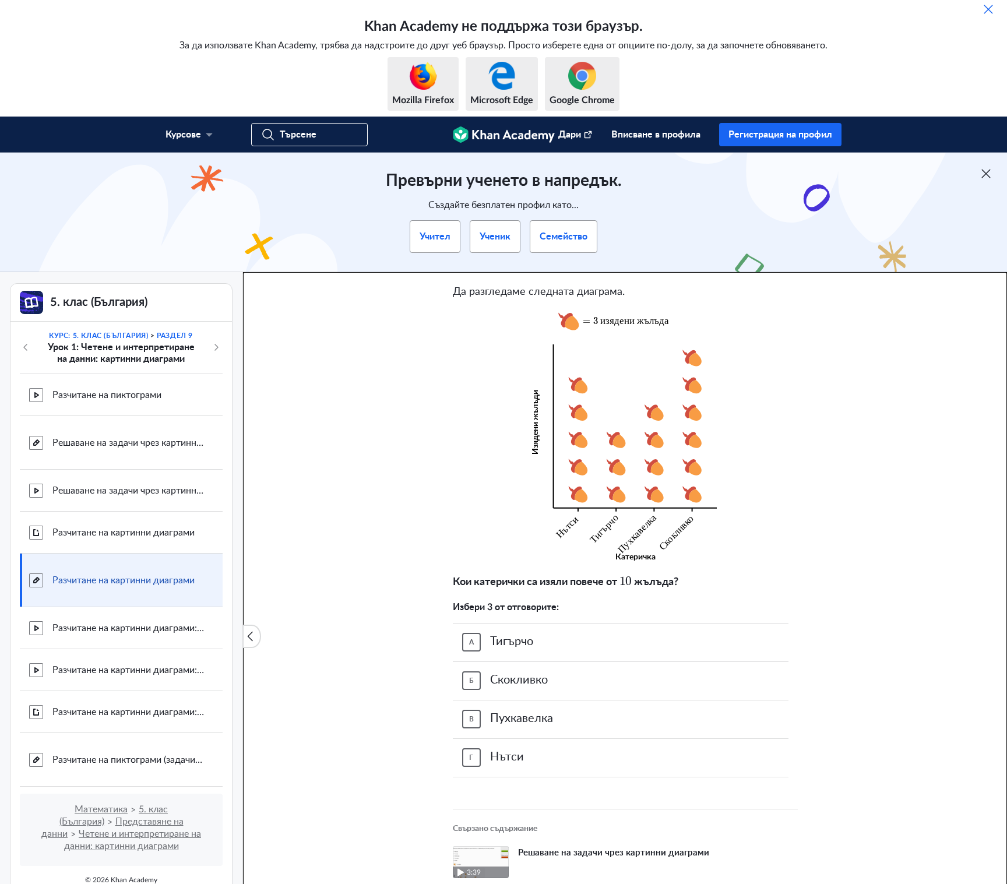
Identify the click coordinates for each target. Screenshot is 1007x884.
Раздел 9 (175, 335)
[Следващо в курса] (216, 347)
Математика (101, 809)
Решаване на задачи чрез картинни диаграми (128, 443)
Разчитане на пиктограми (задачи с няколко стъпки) (128, 760)
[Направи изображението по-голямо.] (625, 321)
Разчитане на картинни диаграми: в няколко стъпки (128, 712)
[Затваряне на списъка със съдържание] (251, 636)
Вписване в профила (655, 134)
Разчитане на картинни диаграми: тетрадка (128, 670)
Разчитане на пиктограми (106, 395)
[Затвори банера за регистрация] (986, 173)
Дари (569, 134)
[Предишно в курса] (26, 347)
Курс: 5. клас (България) (98, 335)
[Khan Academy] (504, 134)
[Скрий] (988, 9)
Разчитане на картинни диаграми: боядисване (128, 628)
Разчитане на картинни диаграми (123, 532)
